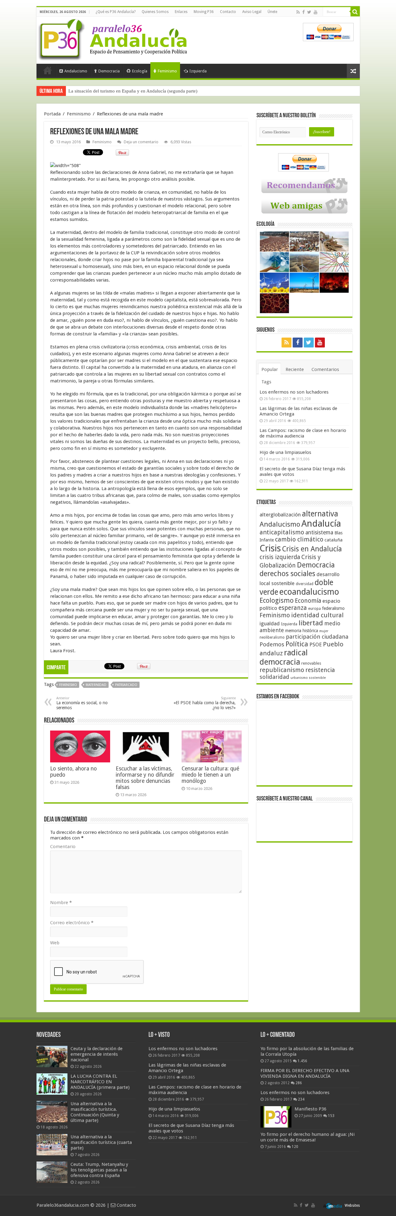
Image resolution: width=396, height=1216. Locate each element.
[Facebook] (303, 12)
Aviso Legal (251, 12)
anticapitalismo (282, 532)
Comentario (62, 846)
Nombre (61, 902)
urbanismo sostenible (308, 678)
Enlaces (181, 12)
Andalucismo (75, 71)
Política (297, 644)
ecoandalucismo (309, 592)
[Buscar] (355, 11)
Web (54, 943)
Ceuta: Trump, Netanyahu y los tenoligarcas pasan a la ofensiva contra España (99, 1170)
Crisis (270, 548)
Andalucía (321, 523)
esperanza (292, 607)
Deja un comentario (141, 142)
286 (298, 1083)
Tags (266, 382)
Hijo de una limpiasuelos (285, 452)
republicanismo (282, 670)
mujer (323, 631)
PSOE (315, 645)
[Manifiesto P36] (275, 1116)
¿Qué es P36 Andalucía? (116, 12)
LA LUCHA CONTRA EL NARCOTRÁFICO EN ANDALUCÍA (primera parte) (100, 1081)
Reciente (295, 369)
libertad (311, 623)
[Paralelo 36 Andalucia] (114, 38)
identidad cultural (317, 615)
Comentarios (325, 369)
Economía (308, 600)
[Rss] (298, 12)
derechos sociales (287, 573)
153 (331, 1116)
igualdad (270, 623)
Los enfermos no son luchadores (294, 392)
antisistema (319, 532)
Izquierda (198, 71)
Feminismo (167, 71)
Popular (269, 369)
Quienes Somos (155, 12)
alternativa (320, 513)
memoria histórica (301, 630)
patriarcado (126, 685)
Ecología (139, 71)
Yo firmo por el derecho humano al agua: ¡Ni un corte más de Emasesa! (307, 1137)
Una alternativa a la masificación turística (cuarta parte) (101, 1142)
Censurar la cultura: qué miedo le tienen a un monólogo (210, 774)
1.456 (302, 1061)
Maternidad (96, 685)
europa (314, 608)
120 (295, 1147)
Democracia (109, 71)
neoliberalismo (272, 637)
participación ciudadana (317, 636)
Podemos (272, 644)
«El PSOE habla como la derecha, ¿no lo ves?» (205, 703)
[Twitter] (309, 12)
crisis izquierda (280, 557)
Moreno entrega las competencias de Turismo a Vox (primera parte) (133, 90)
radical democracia (284, 657)
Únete (272, 12)
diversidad (304, 584)
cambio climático (299, 539)
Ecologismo (277, 600)
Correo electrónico (71, 922)
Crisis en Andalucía (312, 549)
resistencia (320, 670)
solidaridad (274, 677)
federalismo (333, 608)
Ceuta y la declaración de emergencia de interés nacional (97, 1054)
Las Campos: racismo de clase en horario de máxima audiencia (303, 433)
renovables (311, 663)
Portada (48, 70)
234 (301, 1099)
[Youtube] (315, 12)
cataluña (333, 540)
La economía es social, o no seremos (82, 703)
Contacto (228, 12)
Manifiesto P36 (310, 1109)
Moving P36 (204, 12)
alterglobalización (280, 514)
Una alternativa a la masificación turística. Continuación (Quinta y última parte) (95, 1112)
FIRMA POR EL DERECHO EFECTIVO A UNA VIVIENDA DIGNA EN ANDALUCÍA (304, 1073)
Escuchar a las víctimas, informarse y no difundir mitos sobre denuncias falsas (145, 777)
